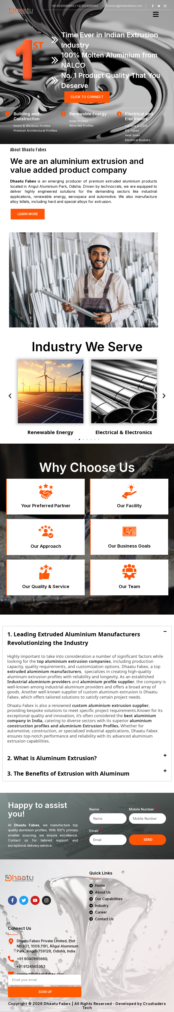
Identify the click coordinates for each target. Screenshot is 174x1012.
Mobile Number (142, 809)
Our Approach (46, 546)
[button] (10, 396)
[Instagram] (46, 900)
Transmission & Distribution (124, 432)
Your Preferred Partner (45, 505)
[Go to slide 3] (83, 439)
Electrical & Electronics (50, 432)
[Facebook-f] (12, 900)
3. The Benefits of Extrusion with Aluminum (68, 773)
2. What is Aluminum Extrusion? (52, 758)
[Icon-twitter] (158, 5)
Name (94, 809)
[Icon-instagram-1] (164, 5)
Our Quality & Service (45, 586)
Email (94, 831)
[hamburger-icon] (156, 14)
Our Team (129, 586)
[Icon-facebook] (152, 5)
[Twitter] (23, 900)
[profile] (45, 497)
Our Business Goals (129, 546)
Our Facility (129, 505)
